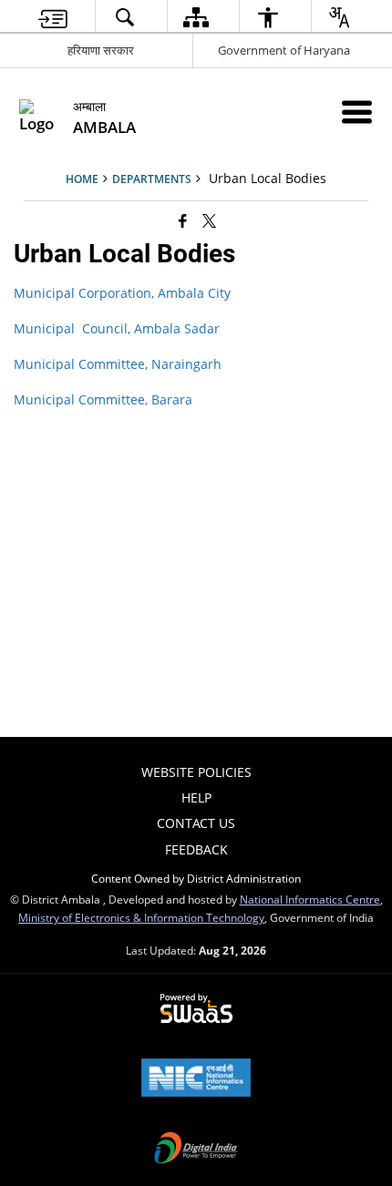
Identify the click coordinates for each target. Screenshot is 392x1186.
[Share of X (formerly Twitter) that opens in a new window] (209, 220)
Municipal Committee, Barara (103, 399)
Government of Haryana (284, 50)
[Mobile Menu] (357, 112)
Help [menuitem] (196, 797)
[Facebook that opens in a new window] (182, 220)
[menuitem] (53, 17)
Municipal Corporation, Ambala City (122, 293)
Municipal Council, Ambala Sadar (117, 328)
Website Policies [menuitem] (196, 772)
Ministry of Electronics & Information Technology (141, 917)
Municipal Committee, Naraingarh (118, 364)
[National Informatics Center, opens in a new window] (196, 1079)
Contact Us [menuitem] (196, 823)
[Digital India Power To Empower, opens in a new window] (196, 1149)
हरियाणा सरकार (100, 50)
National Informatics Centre (310, 899)
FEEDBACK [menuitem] (196, 849)
